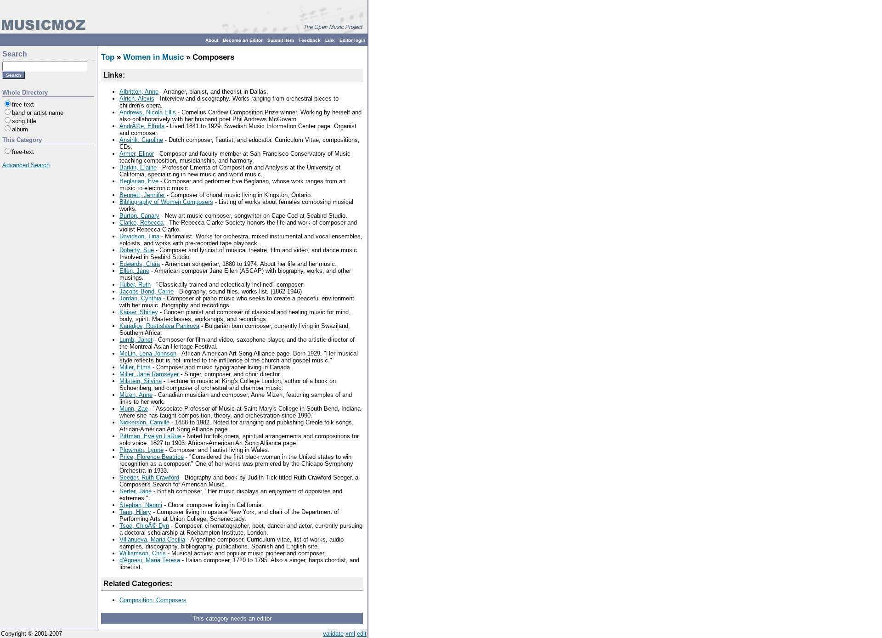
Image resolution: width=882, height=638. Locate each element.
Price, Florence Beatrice (151, 456)
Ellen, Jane (134, 270)
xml (350, 633)
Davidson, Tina (139, 236)
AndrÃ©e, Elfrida (141, 126)
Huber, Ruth (135, 284)
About (211, 40)
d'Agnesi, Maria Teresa (149, 560)
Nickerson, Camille (144, 422)
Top (107, 57)
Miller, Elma (135, 367)
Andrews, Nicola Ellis (147, 112)
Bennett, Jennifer (142, 195)
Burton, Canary (139, 215)
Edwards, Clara (139, 263)
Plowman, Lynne (141, 449)
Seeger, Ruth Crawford (149, 477)
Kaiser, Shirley (138, 312)
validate (333, 633)
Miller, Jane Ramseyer (149, 374)
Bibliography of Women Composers (166, 201)
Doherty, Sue (136, 250)
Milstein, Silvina (140, 381)
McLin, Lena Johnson (147, 353)
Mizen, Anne (136, 394)
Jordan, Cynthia (140, 298)
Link (330, 40)
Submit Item (280, 40)
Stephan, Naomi (140, 505)
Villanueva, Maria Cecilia (152, 539)
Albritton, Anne (138, 91)
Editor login (352, 40)
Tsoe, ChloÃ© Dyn (144, 525)
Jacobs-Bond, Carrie (146, 291)
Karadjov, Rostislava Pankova (159, 325)
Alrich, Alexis (136, 98)
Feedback (310, 40)
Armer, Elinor (136, 153)
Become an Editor (243, 40)
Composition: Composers (153, 600)
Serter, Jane (135, 491)
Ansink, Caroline (141, 139)
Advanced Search (26, 165)
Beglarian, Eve (138, 181)
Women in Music (153, 57)
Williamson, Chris (142, 553)
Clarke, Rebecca (141, 222)
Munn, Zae (133, 408)
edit (362, 633)
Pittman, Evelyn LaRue (150, 436)
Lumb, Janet (136, 339)
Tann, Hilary (135, 511)
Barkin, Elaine (138, 167)
